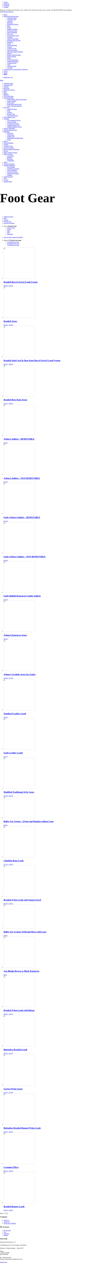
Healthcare (10, 42)
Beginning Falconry (13, 24)
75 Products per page (13, 245)
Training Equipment (13, 61)
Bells (8, 26)
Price (8, 231)
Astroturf (9, 21)
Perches (9, 53)
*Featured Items (11, 66)
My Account (7, 1230)
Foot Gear (10, 34)
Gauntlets (10, 37)
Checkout (6, 1233)
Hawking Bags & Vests (13, 40)
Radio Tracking (11, 56)
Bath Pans (10, 23)
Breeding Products (12, 29)
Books (9, 27)
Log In (5, 71)
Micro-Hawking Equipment (15, 51)
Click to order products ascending (13, 237)
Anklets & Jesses (12, 18)
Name (9, 229)
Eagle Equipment (12, 32)
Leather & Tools (11, 48)
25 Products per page (13, 242)
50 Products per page (13, 243)
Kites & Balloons (12, 45)
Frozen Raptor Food (13, 35)
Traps (8, 64)
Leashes (9, 47)
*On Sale (9, 68)
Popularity (10, 234)
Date (8, 232)
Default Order (11, 228)
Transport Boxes (12, 63)
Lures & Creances (12, 50)
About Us (6, 1220)
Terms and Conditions (10, 1223)
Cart (5, 1232)
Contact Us (7, 1222)
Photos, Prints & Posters (14, 55)
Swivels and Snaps (12, 60)
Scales (9, 58)
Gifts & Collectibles (12, 39)
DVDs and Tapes (12, 31)
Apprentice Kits (11, 19)
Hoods (9, 43)
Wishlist (6, 1235)
